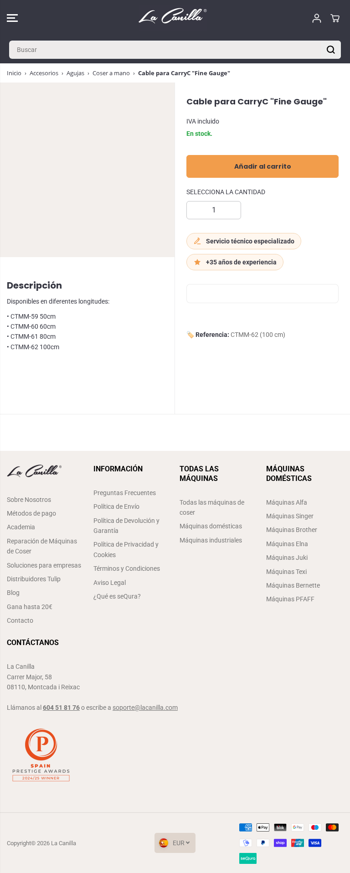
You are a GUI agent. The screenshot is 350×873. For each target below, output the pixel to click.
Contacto (20, 620)
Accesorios (44, 73)
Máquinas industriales (211, 540)
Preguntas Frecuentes (124, 492)
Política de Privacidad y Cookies (126, 549)
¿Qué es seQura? (117, 596)
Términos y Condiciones (126, 568)
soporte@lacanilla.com (145, 707)
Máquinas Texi (286, 571)
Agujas (75, 73)
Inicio (14, 73)
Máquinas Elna (287, 544)
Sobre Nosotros (29, 499)
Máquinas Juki (287, 557)
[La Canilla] (173, 18)
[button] (12, 18)
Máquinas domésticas (211, 526)
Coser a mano (111, 73)
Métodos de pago (31, 513)
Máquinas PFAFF (290, 599)
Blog (13, 592)
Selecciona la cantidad (225, 192)
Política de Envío (116, 506)
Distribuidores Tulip (34, 579)
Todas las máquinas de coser (212, 507)
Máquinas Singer (290, 516)
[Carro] (335, 18)
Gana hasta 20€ (29, 606)
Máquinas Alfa (286, 502)
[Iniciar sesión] (317, 18)
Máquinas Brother (291, 529)
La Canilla (63, 843)
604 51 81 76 (61, 707)
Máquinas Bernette (293, 585)
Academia (21, 527)
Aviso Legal (109, 582)
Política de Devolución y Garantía (126, 525)
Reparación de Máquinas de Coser (42, 546)
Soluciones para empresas (44, 565)
